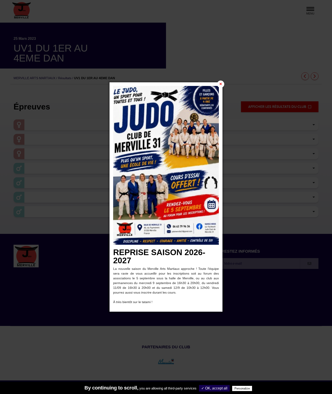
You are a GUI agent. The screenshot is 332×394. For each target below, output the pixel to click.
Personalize (242, 388)
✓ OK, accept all (214, 388)
